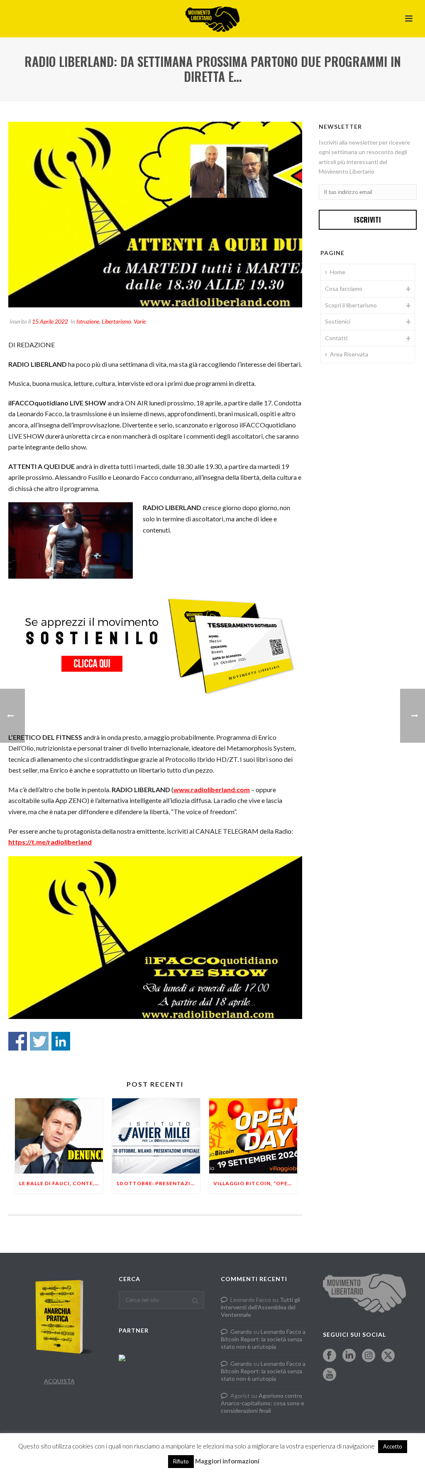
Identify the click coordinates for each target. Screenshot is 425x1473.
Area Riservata (349, 354)
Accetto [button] (392, 1446)
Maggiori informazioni (227, 1461)
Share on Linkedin (60, 1041)
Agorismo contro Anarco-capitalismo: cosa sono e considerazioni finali (262, 1403)
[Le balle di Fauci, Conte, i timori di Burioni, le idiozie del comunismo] (59, 1135)
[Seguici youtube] (329, 1375)
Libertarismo (116, 321)
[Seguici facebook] (329, 1356)
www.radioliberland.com (211, 789)
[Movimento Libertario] (212, 18)
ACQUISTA (59, 1381)
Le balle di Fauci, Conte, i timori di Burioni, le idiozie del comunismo (61, 1183)
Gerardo (241, 1331)
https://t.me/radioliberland (50, 842)
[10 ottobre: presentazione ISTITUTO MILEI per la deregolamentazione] (156, 1135)
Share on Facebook (17, 1041)
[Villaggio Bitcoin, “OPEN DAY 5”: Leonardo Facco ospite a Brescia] (253, 1135)
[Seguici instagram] (368, 1356)
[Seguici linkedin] (349, 1356)
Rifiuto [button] (181, 1461)
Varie (140, 321)
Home (337, 271)
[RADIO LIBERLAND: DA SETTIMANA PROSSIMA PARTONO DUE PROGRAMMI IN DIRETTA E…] (155, 214)
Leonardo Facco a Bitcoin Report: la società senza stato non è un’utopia (263, 1339)
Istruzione (87, 321)
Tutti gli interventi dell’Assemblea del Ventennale (260, 1307)
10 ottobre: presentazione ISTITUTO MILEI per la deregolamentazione (158, 1183)
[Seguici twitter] (388, 1356)
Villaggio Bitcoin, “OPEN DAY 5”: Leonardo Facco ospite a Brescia (255, 1183)
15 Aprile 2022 (50, 321)
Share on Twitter (39, 1041)
